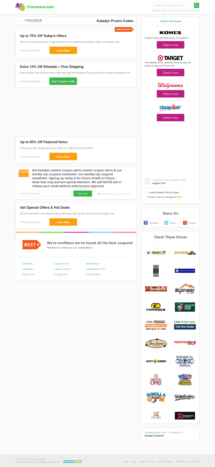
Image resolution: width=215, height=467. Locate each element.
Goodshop (28, 268)
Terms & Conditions (165, 461)
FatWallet (27, 263)
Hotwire (171, 10)
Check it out (170, 45)
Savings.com (60, 274)
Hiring (133, 461)
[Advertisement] (76, 113)
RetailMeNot (92, 263)
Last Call (186, 10)
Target (164, 10)
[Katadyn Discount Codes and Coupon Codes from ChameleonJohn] (34, 7)
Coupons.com (61, 263)
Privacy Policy (182, 461)
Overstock (178, 10)
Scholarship (143, 461)
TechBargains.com (95, 268)
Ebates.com (29, 274)
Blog (153, 461)
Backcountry (194, 10)
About (125, 461)
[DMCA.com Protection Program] (72, 461)
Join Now (82, 193)
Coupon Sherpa (62, 268)
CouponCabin (93, 274)
